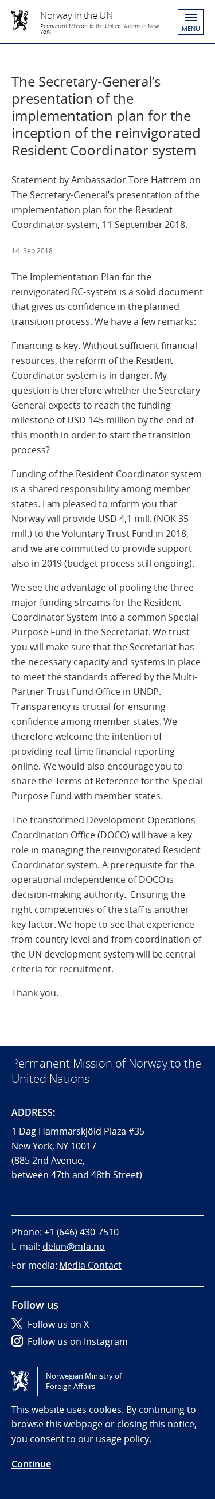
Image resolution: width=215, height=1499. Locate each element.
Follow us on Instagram (78, 1341)
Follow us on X (58, 1324)
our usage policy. (114, 1439)
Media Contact (90, 1265)
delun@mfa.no (73, 1246)
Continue (31, 1464)
